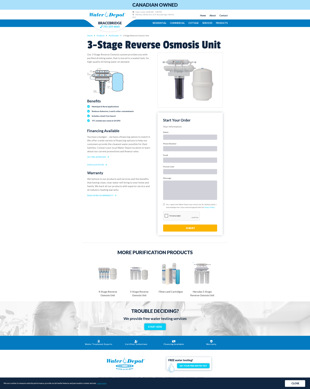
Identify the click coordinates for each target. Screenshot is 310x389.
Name (165, 132)
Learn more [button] (101, 383)
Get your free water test (193, 366)
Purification (114, 35)
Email (165, 155)
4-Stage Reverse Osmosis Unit (108, 293)
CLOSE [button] (295, 383)
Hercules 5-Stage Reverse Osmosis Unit (202, 293)
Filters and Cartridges (171, 291)
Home (203, 15)
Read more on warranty (100, 195)
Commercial (177, 23)
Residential (159, 23)
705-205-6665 (111, 26)
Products (222, 23)
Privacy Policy (209, 207)
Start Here (155, 326)
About (212, 15)
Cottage (193, 23)
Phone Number (170, 143)
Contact (223, 15)
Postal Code (168, 166)
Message (167, 178)
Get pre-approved (96, 157)
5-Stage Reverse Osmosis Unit (139, 293)
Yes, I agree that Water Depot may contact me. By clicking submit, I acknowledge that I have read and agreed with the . (191, 205)
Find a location (95, 164)
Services (207, 23)
